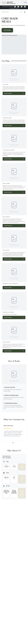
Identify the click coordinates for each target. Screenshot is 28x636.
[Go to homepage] (5, 12)
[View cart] (21, 12)
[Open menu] (24, 12)
